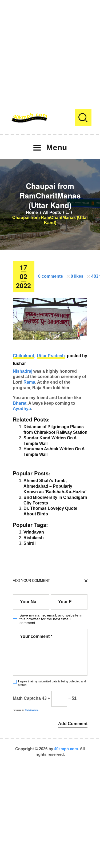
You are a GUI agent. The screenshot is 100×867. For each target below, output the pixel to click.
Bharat (19, 403)
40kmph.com (66, 748)
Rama (29, 382)
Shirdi (29, 543)
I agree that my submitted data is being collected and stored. (52, 683)
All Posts (52, 212)
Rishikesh (33, 537)
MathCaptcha (31, 710)
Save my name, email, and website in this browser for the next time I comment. (50, 619)
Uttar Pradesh (51, 355)
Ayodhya (22, 408)
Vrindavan (33, 532)
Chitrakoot (23, 355)
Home (32, 212)
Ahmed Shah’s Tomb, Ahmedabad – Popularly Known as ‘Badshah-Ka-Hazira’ (54, 486)
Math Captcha (27, 698)
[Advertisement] (50, 50)
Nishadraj (22, 371)
